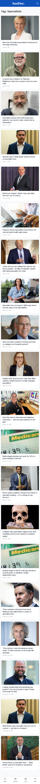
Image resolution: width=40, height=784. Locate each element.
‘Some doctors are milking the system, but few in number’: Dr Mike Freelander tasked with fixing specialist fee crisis (19, 269)
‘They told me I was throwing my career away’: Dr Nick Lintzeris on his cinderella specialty (18, 650)
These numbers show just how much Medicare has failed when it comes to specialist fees (17, 611)
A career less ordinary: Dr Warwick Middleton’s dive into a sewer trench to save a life (20, 81)
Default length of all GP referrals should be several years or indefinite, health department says (19, 573)
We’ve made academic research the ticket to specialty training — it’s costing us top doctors (20, 495)
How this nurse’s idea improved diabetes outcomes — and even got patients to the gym (19, 419)
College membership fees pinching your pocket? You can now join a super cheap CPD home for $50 (18, 689)
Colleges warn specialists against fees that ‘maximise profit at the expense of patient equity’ (19, 534)
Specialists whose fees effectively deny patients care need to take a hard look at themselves (18, 120)
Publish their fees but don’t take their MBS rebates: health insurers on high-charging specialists (19, 381)
